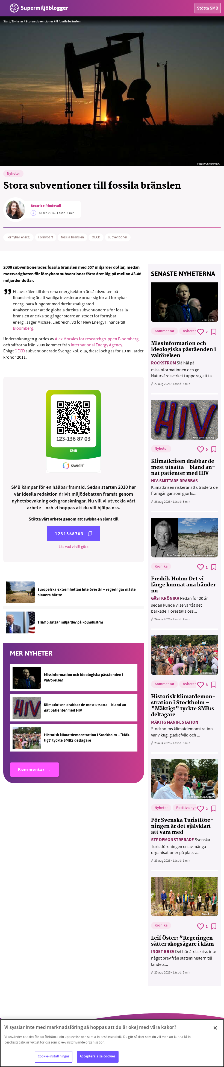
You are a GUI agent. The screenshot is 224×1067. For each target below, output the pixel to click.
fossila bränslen (72, 237)
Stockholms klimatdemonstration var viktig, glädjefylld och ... (182, 729)
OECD (96, 237)
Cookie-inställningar (54, 1056)
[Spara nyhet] (214, 332)
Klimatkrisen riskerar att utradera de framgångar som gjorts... (184, 487)
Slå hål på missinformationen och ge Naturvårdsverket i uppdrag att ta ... (183, 369)
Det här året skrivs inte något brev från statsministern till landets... (183, 958)
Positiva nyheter (189, 808)
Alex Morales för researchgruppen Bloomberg (96, 339)
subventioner (117, 237)
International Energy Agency (96, 345)
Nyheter (17, 21)
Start (6, 21)
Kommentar (31, 770)
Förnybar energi (18, 237)
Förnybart (45, 237)
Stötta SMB (207, 8)
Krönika (161, 567)
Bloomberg (23, 328)
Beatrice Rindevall (46, 206)
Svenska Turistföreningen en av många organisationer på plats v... (180, 846)
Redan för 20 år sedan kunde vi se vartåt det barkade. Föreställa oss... (179, 605)
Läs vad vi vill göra (74, 546)
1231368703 (69, 534)
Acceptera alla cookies (98, 1056)
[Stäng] (215, 1028)
